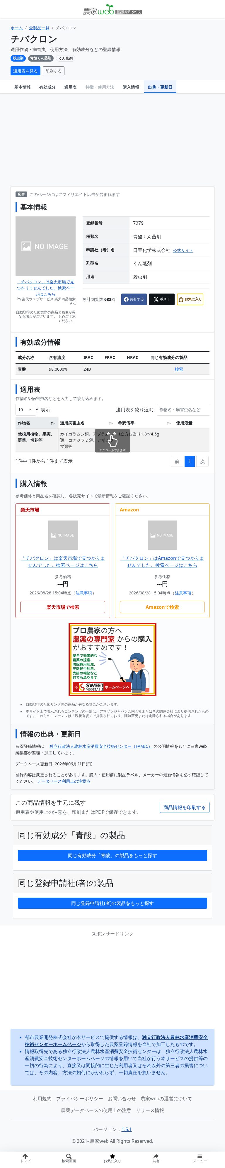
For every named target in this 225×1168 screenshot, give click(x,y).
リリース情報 (150, 1110)
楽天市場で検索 (63, 607)
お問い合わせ (122, 1098)
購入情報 (131, 87)
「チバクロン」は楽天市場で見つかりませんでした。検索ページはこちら (45, 288)
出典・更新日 (160, 87)
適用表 (70, 87)
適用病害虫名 (72, 423)
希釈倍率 (126, 423)
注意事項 (84, 593)
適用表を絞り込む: (135, 409)
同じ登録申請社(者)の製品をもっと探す (112, 903)
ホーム (17, 27)
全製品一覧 (39, 27)
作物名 (24, 423)
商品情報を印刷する (184, 807)
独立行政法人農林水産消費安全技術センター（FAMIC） (101, 746)
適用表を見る (25, 71)
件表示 (43, 409)
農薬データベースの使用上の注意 (96, 1110)
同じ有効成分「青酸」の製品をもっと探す (112, 855)
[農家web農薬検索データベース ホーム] (112, 9)
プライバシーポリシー (79, 1098)
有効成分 (47, 87)
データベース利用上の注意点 (64, 781)
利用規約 (42, 1098)
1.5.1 (127, 1129)
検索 (179, 369)
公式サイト (183, 250)
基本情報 (22, 87)
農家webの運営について (166, 1098)
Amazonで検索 (162, 607)
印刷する (53, 71)
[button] (156, 1160)
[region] (112, 436)
